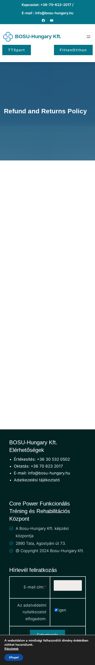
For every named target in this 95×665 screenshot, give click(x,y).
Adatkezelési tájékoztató (37, 480)
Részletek (11, 649)
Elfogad (13, 657)
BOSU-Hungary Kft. (38, 36)
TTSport (16, 50)
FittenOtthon (73, 50)
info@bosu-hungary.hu (49, 473)
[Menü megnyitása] (88, 37)
